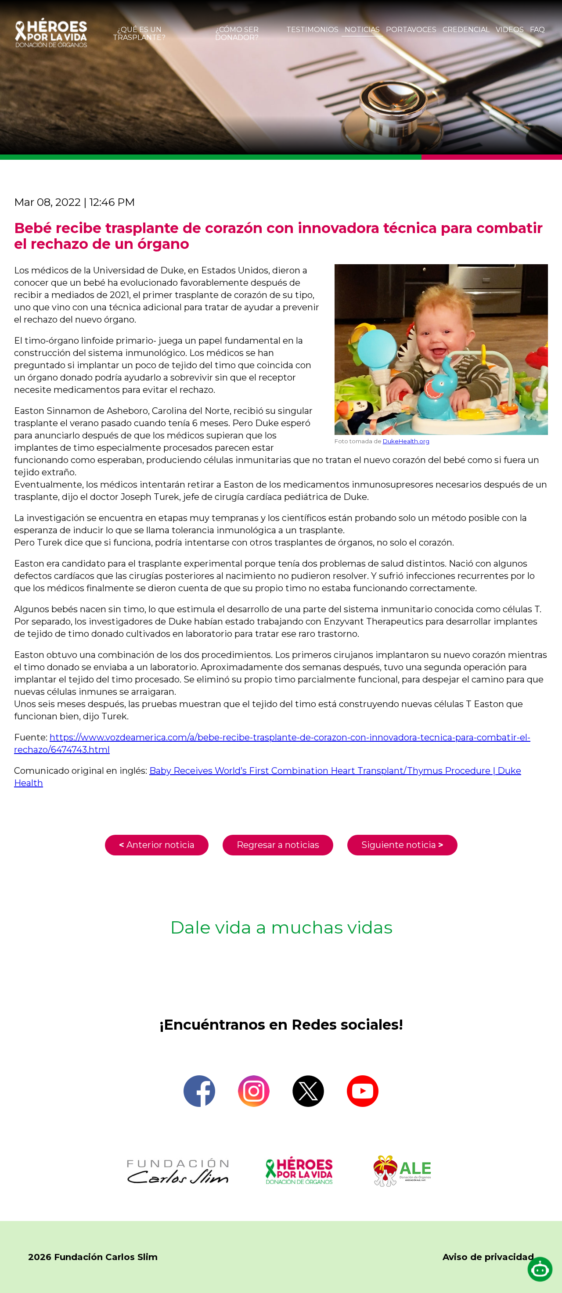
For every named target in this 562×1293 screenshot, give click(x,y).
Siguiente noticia (402, 845)
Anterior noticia (157, 845)
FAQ (537, 29)
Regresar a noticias (278, 845)
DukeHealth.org (406, 441)
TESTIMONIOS (312, 29)
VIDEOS (510, 29)
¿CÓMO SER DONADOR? (237, 33)
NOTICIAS (362, 29)
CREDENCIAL (466, 29)
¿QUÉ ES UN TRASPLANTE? (139, 33)
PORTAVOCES (411, 29)
